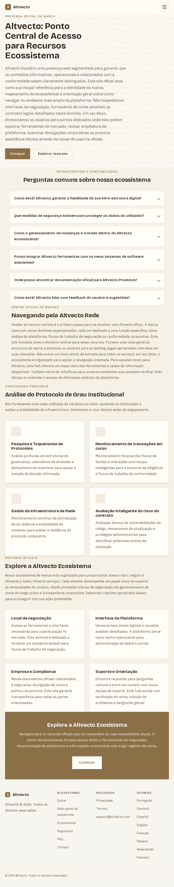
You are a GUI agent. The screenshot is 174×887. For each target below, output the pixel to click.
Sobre (61, 800)
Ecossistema (66, 823)
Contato (63, 847)
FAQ (60, 839)
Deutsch (143, 808)
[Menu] (164, 7)
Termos (102, 808)
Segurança (65, 831)
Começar (17, 154)
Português (144, 800)
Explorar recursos (53, 154)
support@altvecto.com (113, 816)
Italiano (142, 841)
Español (143, 816)
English (142, 825)
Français (143, 833)
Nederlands (145, 849)
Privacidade (104, 800)
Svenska (143, 857)
